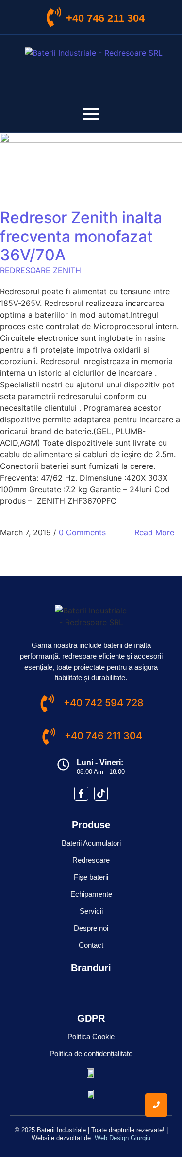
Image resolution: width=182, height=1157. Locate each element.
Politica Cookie (91, 1036)
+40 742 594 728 (104, 702)
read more (154, 532)
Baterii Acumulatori (91, 843)
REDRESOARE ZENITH (40, 270)
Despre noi (91, 928)
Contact (91, 945)
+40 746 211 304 (105, 18)
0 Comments (82, 532)
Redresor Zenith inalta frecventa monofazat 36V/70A (81, 236)
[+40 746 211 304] (54, 18)
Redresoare (91, 860)
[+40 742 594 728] (47, 704)
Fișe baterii (91, 877)
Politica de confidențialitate (91, 1053)
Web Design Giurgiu (122, 1137)
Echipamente (91, 894)
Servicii (91, 911)
